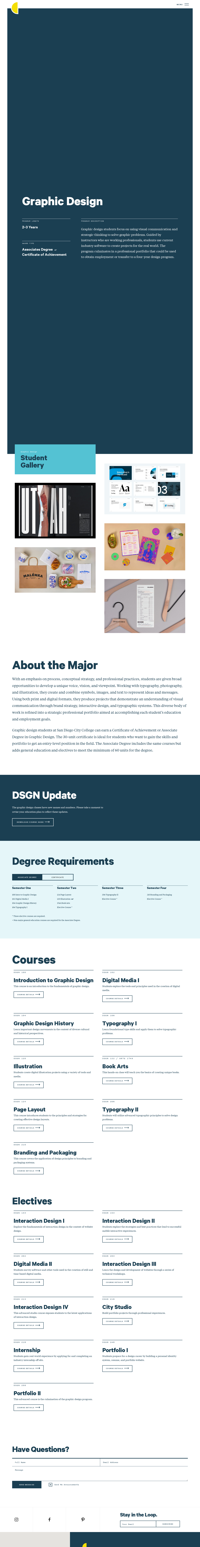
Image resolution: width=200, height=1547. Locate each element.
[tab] (27, 877)
